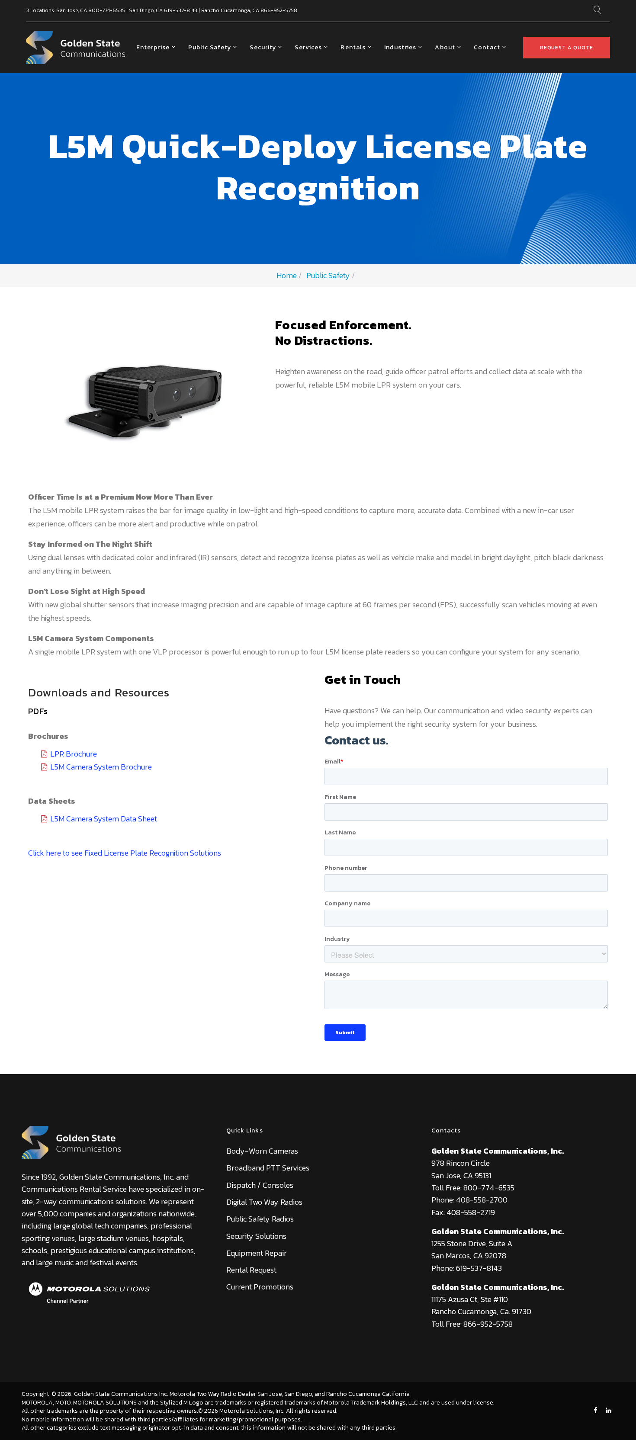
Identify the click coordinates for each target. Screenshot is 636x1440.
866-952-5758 (278, 10)
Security (263, 47)
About (445, 47)
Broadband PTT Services (267, 1168)
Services (308, 47)
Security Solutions (256, 1236)
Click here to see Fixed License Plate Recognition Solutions (124, 853)
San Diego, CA (146, 10)
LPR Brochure (73, 754)
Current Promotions (259, 1286)
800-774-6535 (106, 10)
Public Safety (209, 47)
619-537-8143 (180, 10)
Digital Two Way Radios (264, 1202)
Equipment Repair (256, 1253)
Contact (487, 47)
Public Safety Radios (260, 1219)
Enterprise (153, 47)
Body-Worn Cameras (262, 1151)
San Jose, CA (71, 10)
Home (286, 275)
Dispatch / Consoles (259, 1185)
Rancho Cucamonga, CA (230, 10)
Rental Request (251, 1270)
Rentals (353, 47)
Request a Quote (566, 47)
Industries (400, 47)
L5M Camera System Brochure (101, 767)
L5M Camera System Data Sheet (103, 818)
